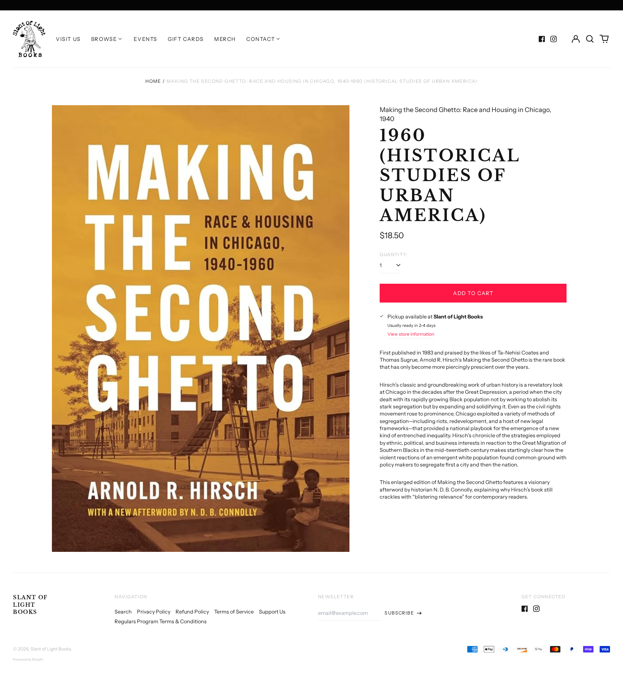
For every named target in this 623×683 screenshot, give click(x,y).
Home (153, 81)
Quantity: (394, 254)
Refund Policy (192, 611)
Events (145, 39)
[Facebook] (542, 39)
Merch (225, 39)
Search (123, 611)
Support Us (272, 611)
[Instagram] (553, 39)
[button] (590, 39)
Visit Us (68, 39)
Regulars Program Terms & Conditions (161, 621)
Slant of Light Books (30, 604)
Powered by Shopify (28, 659)
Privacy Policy (153, 611)
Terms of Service (234, 611)
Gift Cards (186, 39)
